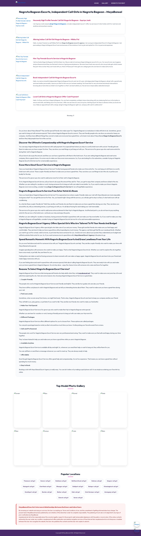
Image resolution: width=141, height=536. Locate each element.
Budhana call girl (61, 481)
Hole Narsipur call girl (92, 492)
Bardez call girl (47, 492)
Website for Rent (118, 3)
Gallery (105, 3)
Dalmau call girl (97, 481)
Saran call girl (78, 497)
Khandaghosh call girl (111, 486)
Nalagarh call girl (28, 486)
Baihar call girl (62, 492)
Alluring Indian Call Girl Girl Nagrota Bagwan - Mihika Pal (56, 39)
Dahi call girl (76, 492)
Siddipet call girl (77, 486)
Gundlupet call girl (31, 492)
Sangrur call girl (112, 481)
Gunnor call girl (45, 481)
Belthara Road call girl (79, 481)
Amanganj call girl (110, 492)
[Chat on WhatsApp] (136, 530)
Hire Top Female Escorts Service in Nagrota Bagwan (54, 58)
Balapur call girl (93, 486)
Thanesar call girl (29, 481)
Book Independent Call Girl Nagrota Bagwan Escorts (54, 77)
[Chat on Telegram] (136, 524)
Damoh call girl (63, 497)
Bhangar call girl (61, 486)
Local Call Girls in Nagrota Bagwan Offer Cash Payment (56, 97)
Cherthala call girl (45, 486)
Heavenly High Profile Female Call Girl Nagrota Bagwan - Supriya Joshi (61, 20)
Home (96, 3)
